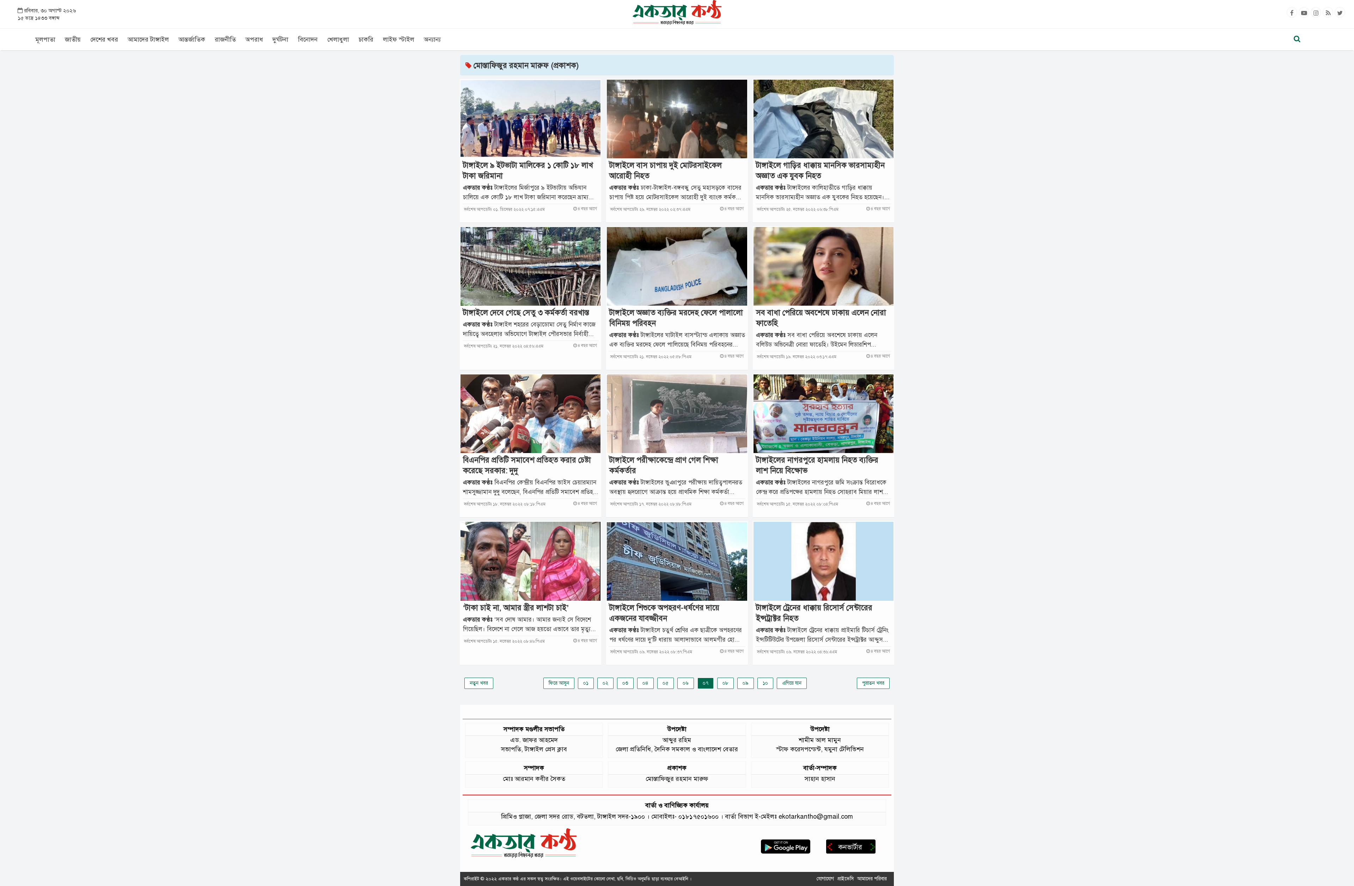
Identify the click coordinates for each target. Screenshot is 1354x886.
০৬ (686, 683)
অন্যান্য (432, 39)
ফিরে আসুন (559, 683)
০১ (585, 683)
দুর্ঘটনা (280, 39)
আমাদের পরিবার (872, 879)
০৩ (625, 683)
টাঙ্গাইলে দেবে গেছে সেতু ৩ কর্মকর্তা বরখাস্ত (526, 312)
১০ (765, 683)
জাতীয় (73, 39)
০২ (605, 683)
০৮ (725, 683)
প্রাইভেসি (845, 879)
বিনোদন (308, 39)
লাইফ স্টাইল (398, 39)
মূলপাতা (45, 39)
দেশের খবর (104, 39)
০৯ (746, 683)
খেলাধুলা (338, 39)
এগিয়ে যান (791, 683)
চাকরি (366, 39)
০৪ (645, 683)
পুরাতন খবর (873, 683)
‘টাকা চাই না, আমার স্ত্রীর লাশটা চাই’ (516, 607)
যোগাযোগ (825, 879)
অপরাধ (254, 39)
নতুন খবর (479, 683)
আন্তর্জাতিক (191, 39)
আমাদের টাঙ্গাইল (148, 39)
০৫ (666, 683)
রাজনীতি (225, 39)
